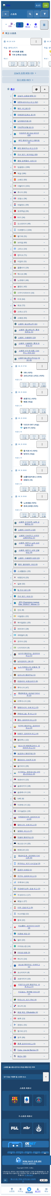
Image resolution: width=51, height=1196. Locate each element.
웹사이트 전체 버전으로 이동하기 (23, 1180)
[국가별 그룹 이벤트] (36, 89)
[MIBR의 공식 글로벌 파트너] (26, 1128)
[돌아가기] (5, 14)
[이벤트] (36, 41)
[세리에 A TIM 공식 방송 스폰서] (26, 1100)
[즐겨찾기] (37, 14)
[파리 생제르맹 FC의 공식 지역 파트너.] (38, 1100)
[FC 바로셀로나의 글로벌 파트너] (14, 1100)
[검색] (30, 14)
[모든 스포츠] (44, 25)
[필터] (45, 14)
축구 (12, 89)
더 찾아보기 (29, 1175)
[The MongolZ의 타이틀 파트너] (38, 1128)
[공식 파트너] (14, 1128)
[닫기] (45, 89)
